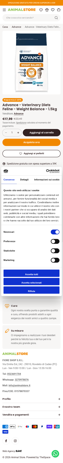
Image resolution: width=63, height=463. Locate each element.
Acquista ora (31, 142)
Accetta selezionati (31, 282)
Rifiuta (31, 291)
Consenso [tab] (9, 179)
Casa (5, 26)
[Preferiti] (41, 10)
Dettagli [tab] (24, 179)
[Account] (47, 10)
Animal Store (18, 457)
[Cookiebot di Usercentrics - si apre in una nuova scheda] (46, 171)
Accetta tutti (31, 274)
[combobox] (31, 17)
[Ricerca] (56, 18)
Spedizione (21, 122)
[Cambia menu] (4, 10)
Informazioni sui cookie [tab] (46, 179)
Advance (16, 26)
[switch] (55, 241)
